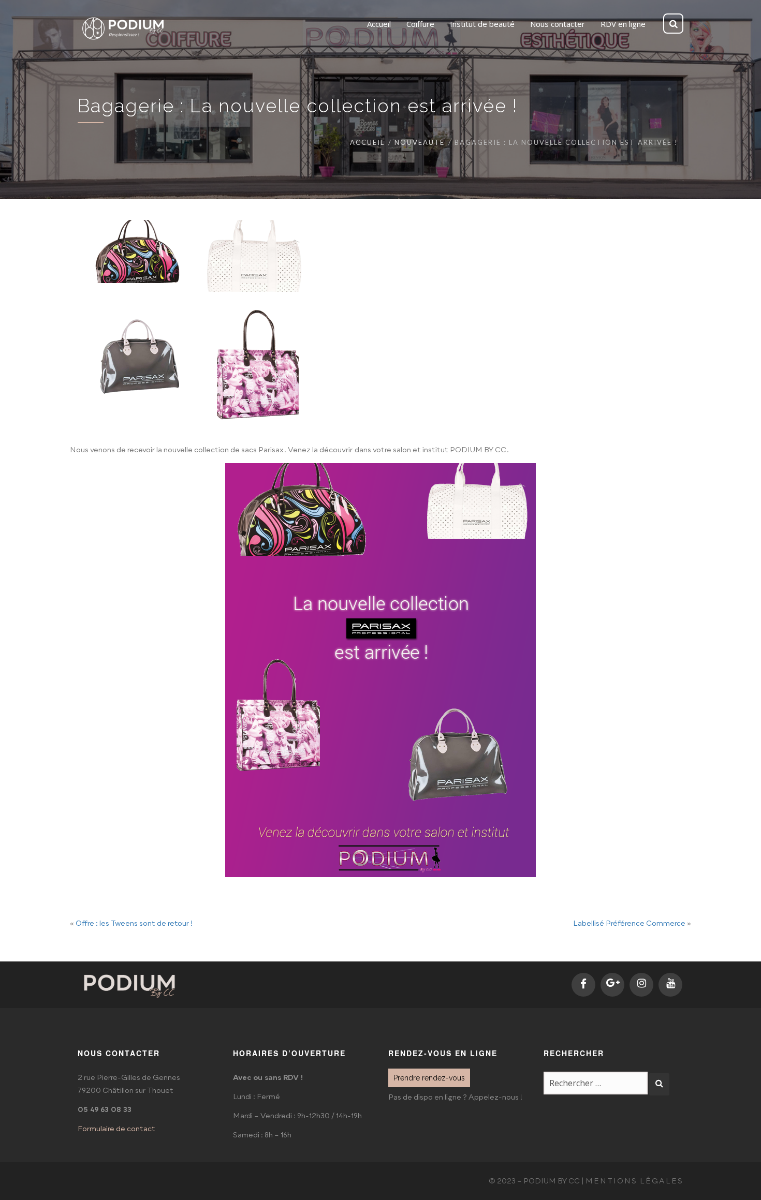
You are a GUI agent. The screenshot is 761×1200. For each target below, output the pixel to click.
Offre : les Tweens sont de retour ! (134, 923)
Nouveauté (419, 142)
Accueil (367, 142)
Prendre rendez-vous (429, 1078)
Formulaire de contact (116, 1129)
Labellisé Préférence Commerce (629, 923)
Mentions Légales (634, 1181)
